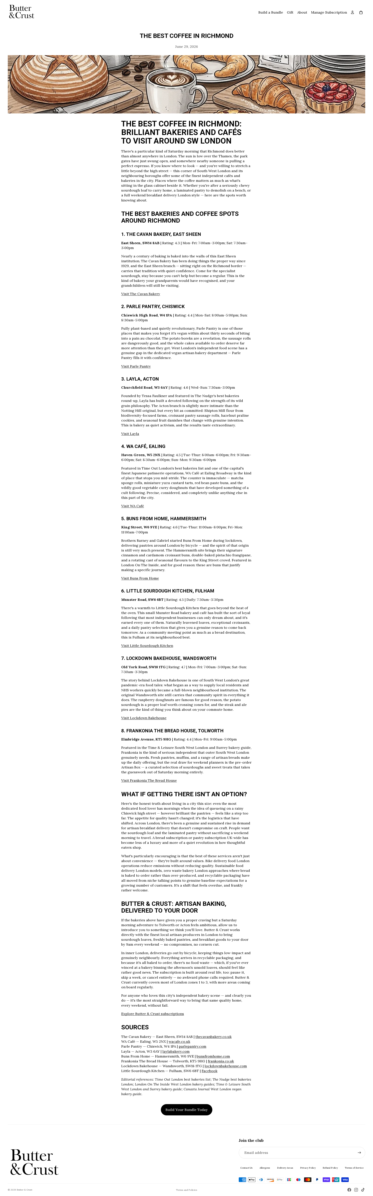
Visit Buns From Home (140, 578)
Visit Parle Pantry (136, 366)
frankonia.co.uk (221, 1061)
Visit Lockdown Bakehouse (143, 718)
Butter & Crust (24, 1189)
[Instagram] (356, 1189)
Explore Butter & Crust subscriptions (152, 1013)
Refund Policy (330, 1167)
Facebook (209, 1071)
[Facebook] (349, 1189)
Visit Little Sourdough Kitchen (147, 645)
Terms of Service (354, 1167)
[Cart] (361, 12)
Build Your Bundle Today (187, 1109)
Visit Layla (130, 433)
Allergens (265, 1167)
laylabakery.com (176, 1051)
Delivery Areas (285, 1167)
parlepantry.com (192, 1046)
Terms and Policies (186, 1189)
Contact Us (246, 1167)
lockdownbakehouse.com (226, 1066)
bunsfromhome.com (213, 1056)
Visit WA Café (132, 506)
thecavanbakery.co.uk (213, 1036)
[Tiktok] (363, 1189)
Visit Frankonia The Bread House (149, 780)
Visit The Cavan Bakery (140, 294)
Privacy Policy (308, 1167)
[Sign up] (359, 1153)
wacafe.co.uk (179, 1041)
